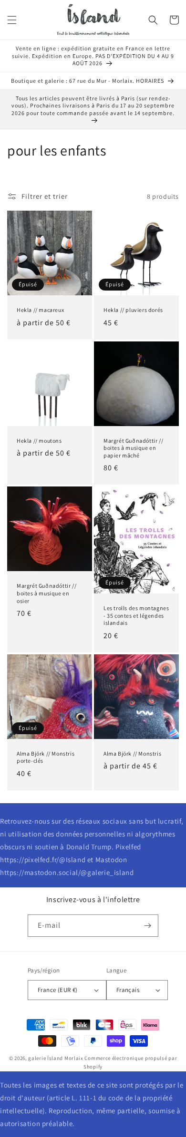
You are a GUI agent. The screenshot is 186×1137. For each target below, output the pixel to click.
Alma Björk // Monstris (132, 753)
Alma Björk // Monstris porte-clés (45, 757)
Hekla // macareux (40, 309)
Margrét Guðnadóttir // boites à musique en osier (46, 593)
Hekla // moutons (39, 440)
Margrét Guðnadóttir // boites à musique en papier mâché (133, 448)
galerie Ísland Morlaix (55, 1058)
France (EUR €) (58, 990)
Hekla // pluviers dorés (133, 309)
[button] (11, 20)
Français (127, 990)
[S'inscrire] (147, 925)
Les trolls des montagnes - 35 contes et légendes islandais (136, 615)
